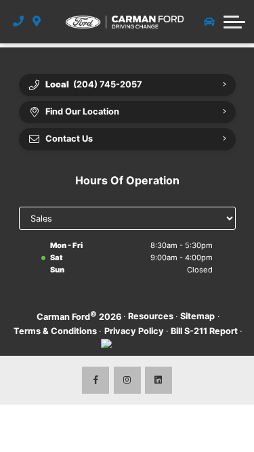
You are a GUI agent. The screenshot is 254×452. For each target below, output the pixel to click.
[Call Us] (18, 22)
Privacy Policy (134, 331)
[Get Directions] (36, 22)
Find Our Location (82, 111)
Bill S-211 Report (204, 331)
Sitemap (197, 316)
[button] (234, 22)
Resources (150, 316)
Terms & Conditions (55, 331)
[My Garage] (209, 21)
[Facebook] (95, 380)
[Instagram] (127, 380)
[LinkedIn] (158, 380)
